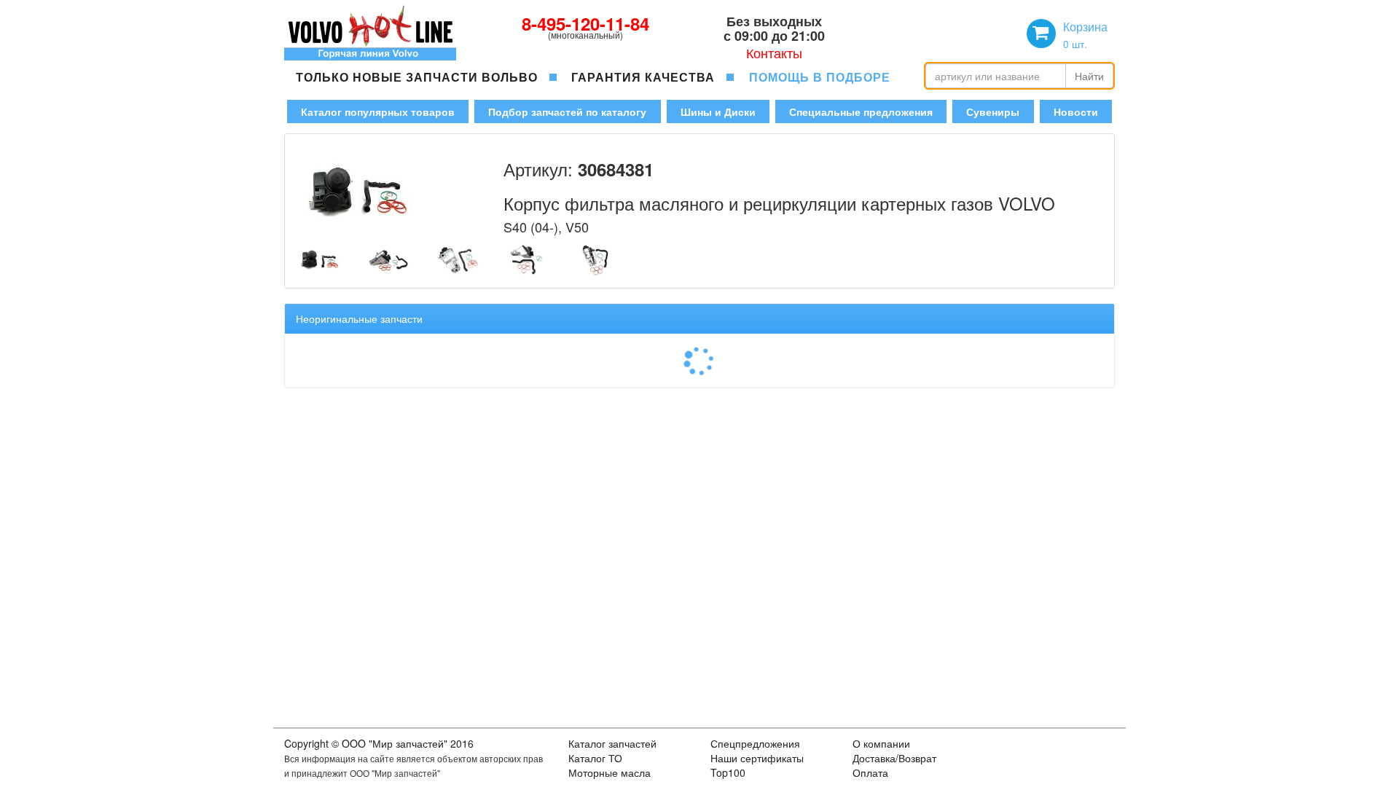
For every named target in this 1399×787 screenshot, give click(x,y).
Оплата (870, 772)
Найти (1089, 75)
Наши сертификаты (757, 758)
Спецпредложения (755, 743)
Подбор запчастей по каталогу (567, 111)
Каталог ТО (595, 758)
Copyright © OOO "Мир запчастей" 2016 (379, 743)
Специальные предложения (861, 111)
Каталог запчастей (612, 743)
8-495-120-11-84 (585, 23)
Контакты (774, 52)
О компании (881, 743)
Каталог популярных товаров (378, 111)
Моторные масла (609, 772)
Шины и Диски (718, 111)
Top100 (727, 772)
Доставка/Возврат (894, 758)
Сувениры (992, 111)
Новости (1076, 111)
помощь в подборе (819, 76)
